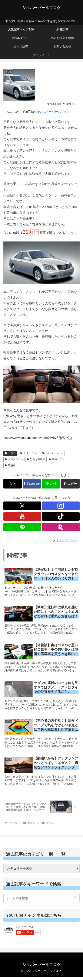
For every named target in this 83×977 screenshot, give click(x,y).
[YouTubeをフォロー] (22, 516)
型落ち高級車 (37, 459)
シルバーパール (50, 111)
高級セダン (58, 459)
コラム (12, 453)
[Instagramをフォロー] (61, 506)
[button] (70, 483)
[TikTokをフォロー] (61, 516)
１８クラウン (31, 453)
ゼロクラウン (15, 459)
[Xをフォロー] (22, 506)
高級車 (12, 465)
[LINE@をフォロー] (22, 527)
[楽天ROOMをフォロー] (61, 527)
